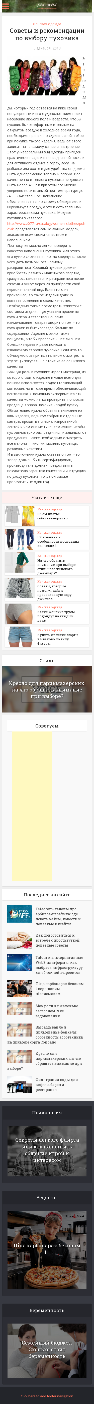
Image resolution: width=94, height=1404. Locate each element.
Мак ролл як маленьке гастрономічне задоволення (57, 1011)
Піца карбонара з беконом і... (47, 1248)
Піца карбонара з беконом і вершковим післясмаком (60, 988)
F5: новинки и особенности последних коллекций (58, 541)
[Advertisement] (32, 806)
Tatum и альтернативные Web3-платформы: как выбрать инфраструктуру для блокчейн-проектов (59, 965)
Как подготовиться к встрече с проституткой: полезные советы (58, 940)
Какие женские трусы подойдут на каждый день (56, 616)
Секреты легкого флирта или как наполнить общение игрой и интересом (47, 1149)
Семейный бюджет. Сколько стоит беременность (47, 1349)
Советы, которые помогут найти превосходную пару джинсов (54, 592)
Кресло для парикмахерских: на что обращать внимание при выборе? (47, 689)
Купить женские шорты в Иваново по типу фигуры (57, 639)
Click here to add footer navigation (47, 1396)
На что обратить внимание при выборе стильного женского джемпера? (56, 566)
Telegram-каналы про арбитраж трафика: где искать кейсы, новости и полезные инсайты (58, 916)
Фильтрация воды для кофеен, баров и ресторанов (57, 1084)
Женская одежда (47, 23)
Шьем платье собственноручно (52, 516)
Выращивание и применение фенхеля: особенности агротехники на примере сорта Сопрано (45, 1035)
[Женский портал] (47, 6)
